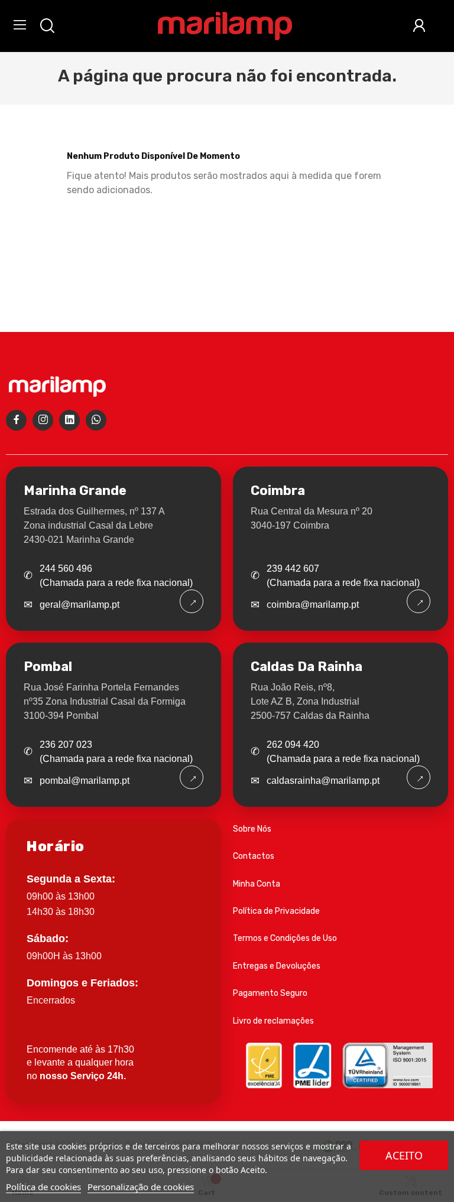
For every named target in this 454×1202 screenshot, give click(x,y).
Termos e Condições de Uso (285, 938)
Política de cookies (43, 1187)
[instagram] (43, 420)
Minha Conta (256, 884)
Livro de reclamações (273, 1021)
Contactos (253, 856)
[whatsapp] (96, 420)
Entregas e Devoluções (276, 966)
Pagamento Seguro (270, 993)
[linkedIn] (69, 420)
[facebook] (16, 420)
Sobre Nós (252, 829)
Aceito (404, 1155)
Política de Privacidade (276, 911)
